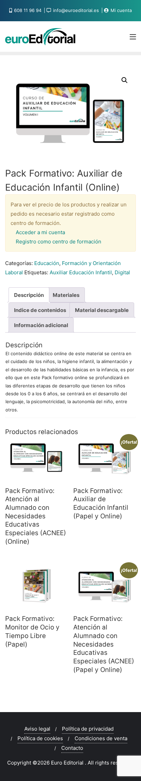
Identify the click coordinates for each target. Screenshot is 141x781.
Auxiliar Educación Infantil (81, 272)
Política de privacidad (88, 728)
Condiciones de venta (101, 738)
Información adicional (41, 325)
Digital (122, 272)
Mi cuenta (120, 10)
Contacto (72, 748)
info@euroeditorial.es (76, 10)
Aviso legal (37, 728)
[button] (124, 80)
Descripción (29, 295)
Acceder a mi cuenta (40, 232)
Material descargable (102, 310)
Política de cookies (40, 738)
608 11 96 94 (28, 10)
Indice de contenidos (40, 310)
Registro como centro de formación (58, 241)
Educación (46, 263)
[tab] (29, 294)
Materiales (66, 295)
